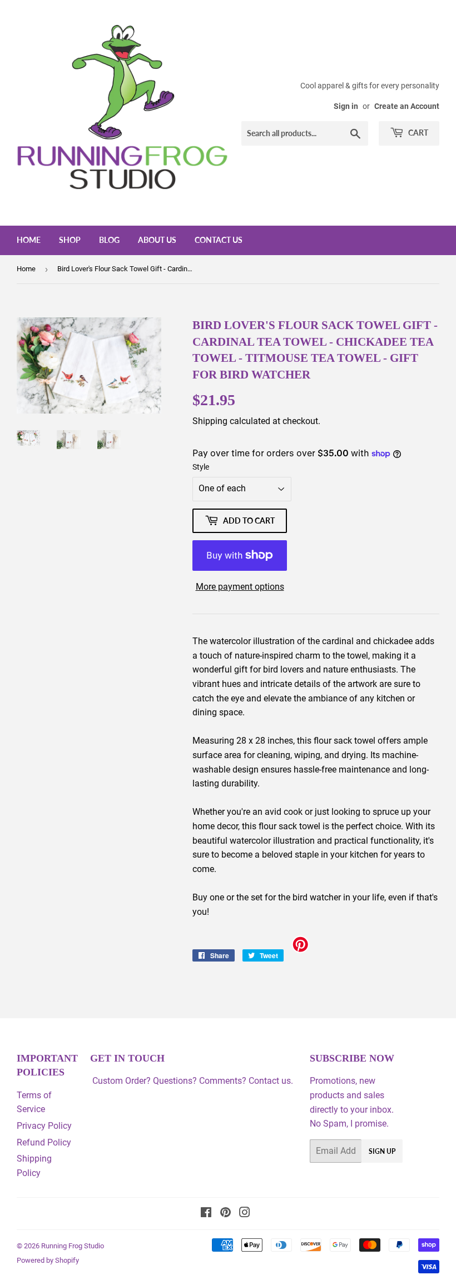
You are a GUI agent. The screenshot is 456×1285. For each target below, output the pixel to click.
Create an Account (406, 106)
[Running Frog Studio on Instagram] (244, 1213)
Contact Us (218, 240)
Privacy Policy (44, 1125)
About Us (157, 240)
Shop (70, 240)
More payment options (240, 586)
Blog (109, 240)
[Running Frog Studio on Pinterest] (225, 1213)
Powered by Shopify (48, 1260)
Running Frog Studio (72, 1246)
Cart (417, 132)
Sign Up (382, 1151)
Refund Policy (44, 1142)
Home (29, 240)
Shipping (209, 421)
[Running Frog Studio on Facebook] (206, 1213)
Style (200, 466)
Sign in (346, 106)
